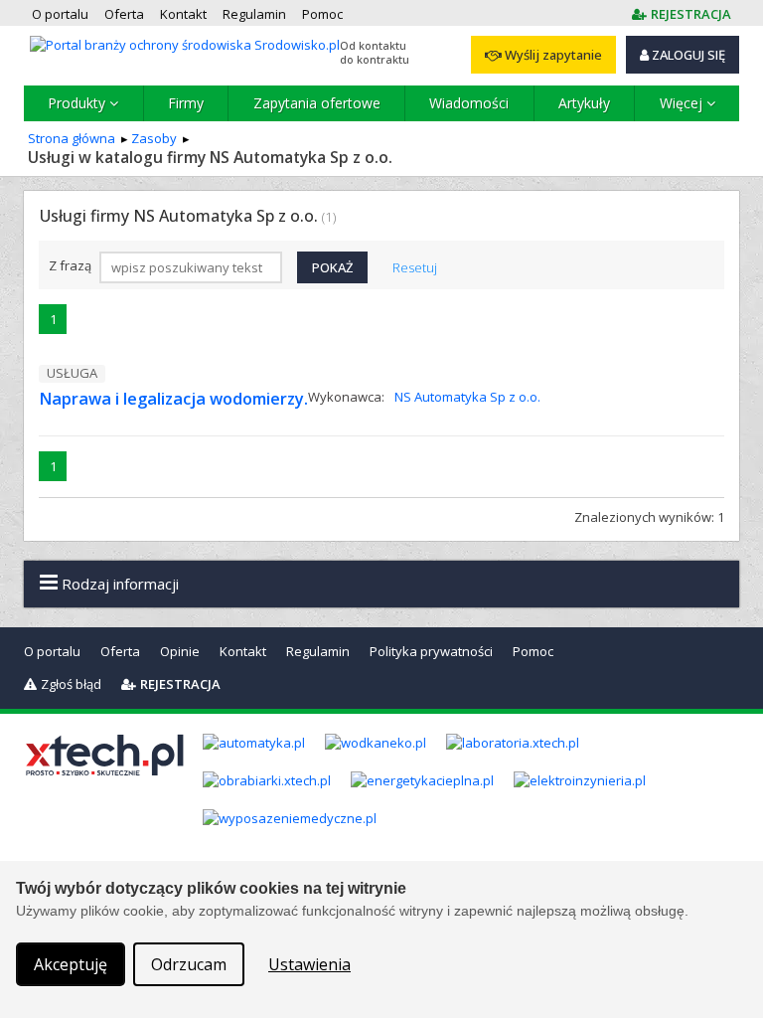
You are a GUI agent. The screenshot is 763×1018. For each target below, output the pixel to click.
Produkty (78, 102)
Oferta (120, 651)
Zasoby (154, 138)
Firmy (186, 102)
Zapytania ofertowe (317, 102)
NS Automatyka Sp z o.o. (467, 397)
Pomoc (533, 651)
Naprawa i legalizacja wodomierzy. (173, 399)
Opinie (180, 651)
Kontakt (243, 651)
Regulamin (318, 651)
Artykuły (584, 102)
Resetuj (414, 267)
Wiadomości (469, 102)
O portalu (52, 651)
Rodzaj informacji (118, 584)
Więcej (683, 102)
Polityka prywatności (431, 651)
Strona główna (71, 138)
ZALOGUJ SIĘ (687, 55)
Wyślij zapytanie (552, 55)
